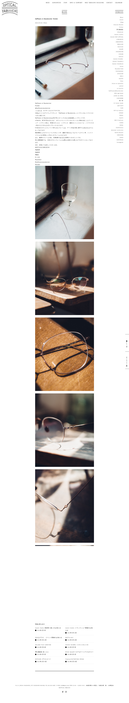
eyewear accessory (117, 130)
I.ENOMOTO (119, 39)
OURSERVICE (56, 3)
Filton (121, 27)
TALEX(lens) (119, 127)
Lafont (121, 86)
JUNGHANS (120, 135)
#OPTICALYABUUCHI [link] (42, 147)
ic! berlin (120, 88)
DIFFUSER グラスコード (43, 659)
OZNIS (121, 122)
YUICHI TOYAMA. (118, 59)
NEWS (48, 3)
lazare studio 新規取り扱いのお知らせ (48, 628)
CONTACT (109, 3)
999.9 (121, 76)
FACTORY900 (119, 71)
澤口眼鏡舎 (119, 29)
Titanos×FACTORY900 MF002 (74, 659)
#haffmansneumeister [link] (42, 162)
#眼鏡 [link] (37, 154)
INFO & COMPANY (76, 3)
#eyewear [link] (38, 159)
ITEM (65, 3)
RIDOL (121, 115)
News (121, 17)
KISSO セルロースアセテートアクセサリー (79, 652)
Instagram (120, 142)
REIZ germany (118, 93)
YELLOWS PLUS (119, 69)
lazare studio (118, 34)
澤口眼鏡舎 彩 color (42, 652)
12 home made (118, 103)
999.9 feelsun (118, 120)
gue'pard (120, 105)
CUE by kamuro (118, 110)
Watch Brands (119, 132)
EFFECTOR (120, 73)
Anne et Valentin (117, 83)
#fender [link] (37, 164)
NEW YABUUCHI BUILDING (94, 3)
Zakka (121, 137)
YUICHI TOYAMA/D (117, 64)
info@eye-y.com (65, 685)
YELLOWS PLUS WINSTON (43, 645)
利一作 (121, 100)
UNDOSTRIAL (119, 42)
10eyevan (120, 32)
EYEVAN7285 (119, 51)
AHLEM (121, 49)
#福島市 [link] (37, 152)
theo (121, 81)
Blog (122, 22)
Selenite (120, 47)
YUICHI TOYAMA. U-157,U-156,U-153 (76, 645)
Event (121, 20)
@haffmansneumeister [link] (42, 108)
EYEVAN (121, 54)
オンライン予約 (126, 360)
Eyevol (121, 56)
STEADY (121, 113)
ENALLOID (120, 44)
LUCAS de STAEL (118, 96)
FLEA (122, 108)
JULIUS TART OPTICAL (116, 37)
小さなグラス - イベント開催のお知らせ (48, 637)
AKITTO (121, 78)
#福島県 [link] (37, 150)
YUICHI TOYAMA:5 (118, 61)
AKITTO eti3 (69, 637)
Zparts (121, 118)
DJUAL (121, 125)
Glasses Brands (118, 24)
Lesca (121, 66)
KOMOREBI (120, 98)
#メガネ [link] (37, 157)
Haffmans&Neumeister (116, 91)
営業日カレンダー (126, 343)
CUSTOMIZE (120, 140)
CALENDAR (118, 3)
